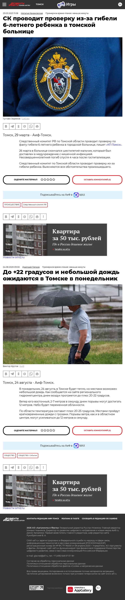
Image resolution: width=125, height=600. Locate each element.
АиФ (22, 366)
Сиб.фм (25, 118)
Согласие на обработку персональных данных (50, 561)
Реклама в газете (70, 519)
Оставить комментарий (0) (97, 180)
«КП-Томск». (114, 144)
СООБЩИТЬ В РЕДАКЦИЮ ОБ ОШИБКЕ (99, 519)
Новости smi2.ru (14, 257)
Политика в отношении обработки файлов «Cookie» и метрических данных (65, 566)
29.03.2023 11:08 (10, 13)
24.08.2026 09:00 (11, 267)
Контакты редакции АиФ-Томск (43, 519)
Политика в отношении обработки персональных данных (56, 563)
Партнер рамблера (54, 588)
